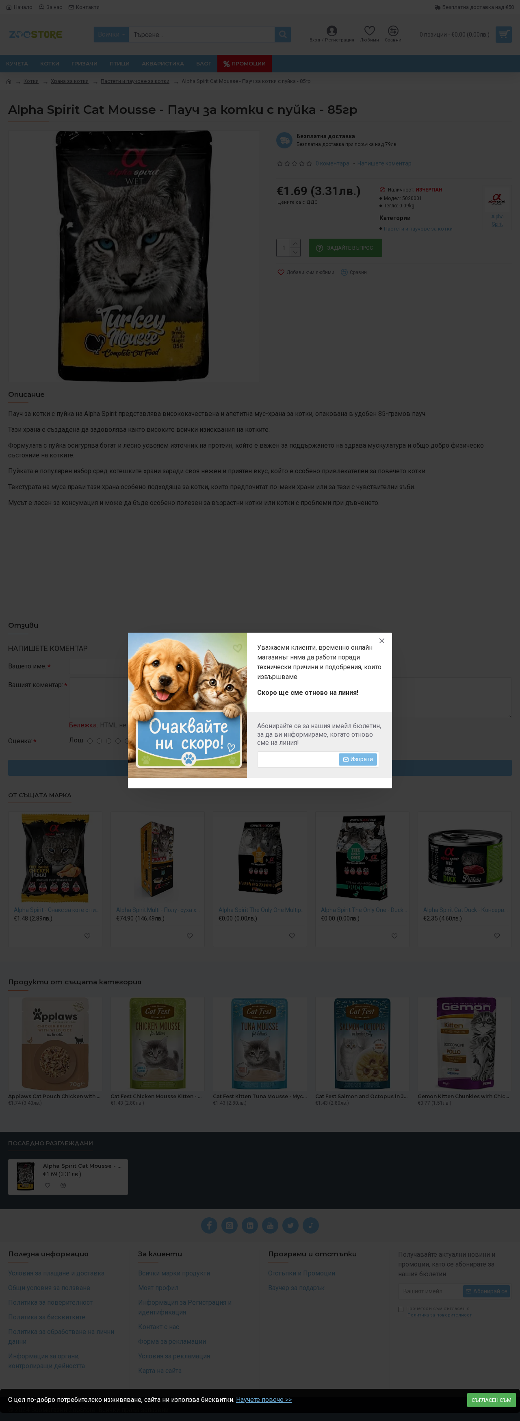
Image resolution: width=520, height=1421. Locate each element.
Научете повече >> (264, 1400)
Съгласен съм (491, 1400)
